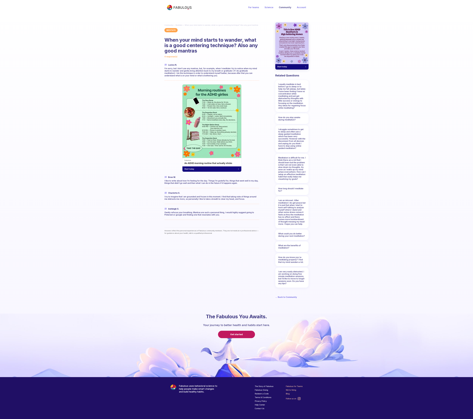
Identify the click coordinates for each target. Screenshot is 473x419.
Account (301, 7)
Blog (288, 393)
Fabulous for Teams (294, 386)
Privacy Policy (261, 401)
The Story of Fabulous (264, 386)
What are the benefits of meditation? (289, 246)
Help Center (260, 405)
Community (285, 7)
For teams (253, 7)
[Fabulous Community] (179, 7)
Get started (236, 334)
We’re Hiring (291, 390)
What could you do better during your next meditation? (291, 234)
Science (269, 7)
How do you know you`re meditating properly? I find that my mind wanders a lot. (291, 259)
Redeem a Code (262, 393)
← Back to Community (286, 297)
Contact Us (259, 408)
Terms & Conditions (263, 397)
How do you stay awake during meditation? (289, 118)
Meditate (179, 25)
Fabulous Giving (261, 390)
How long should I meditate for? (290, 189)
